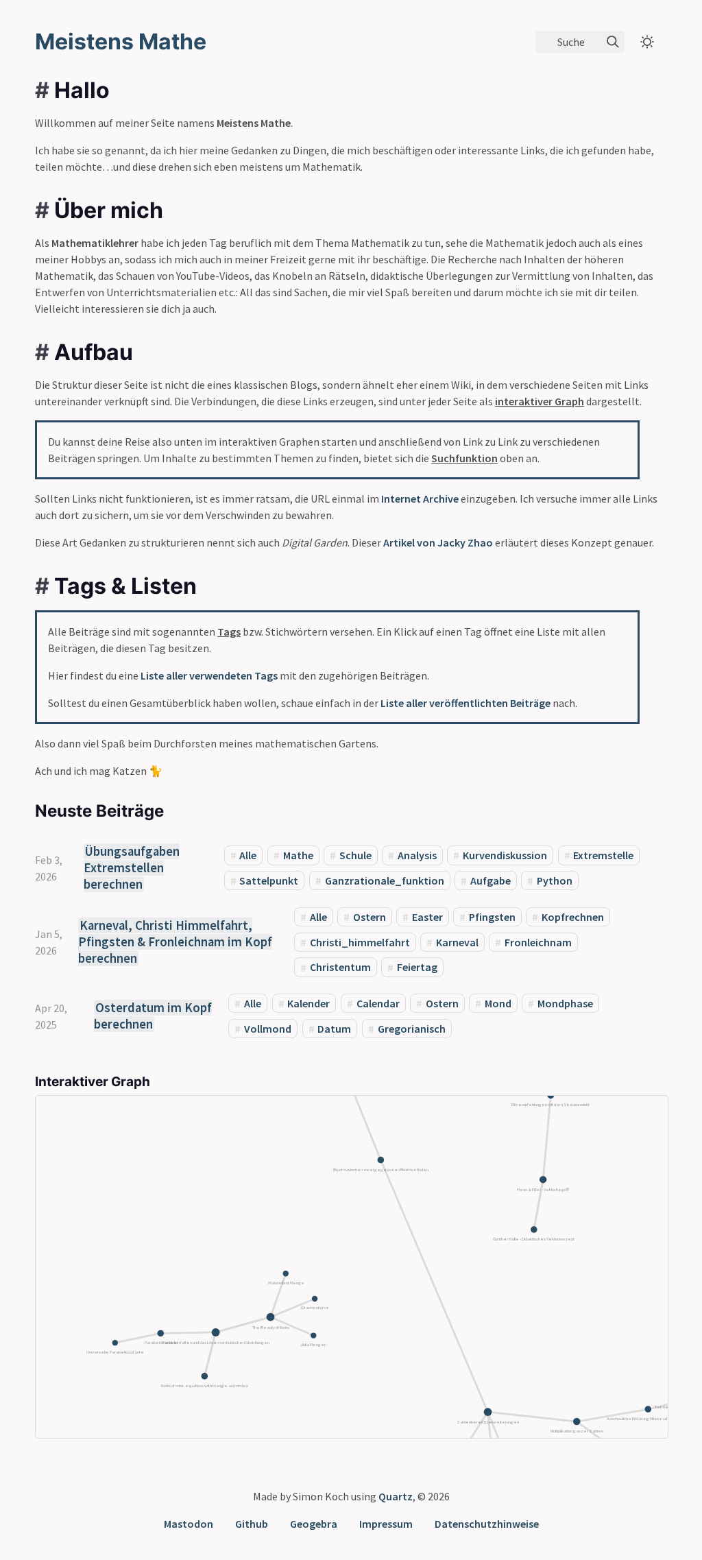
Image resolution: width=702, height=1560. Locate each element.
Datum (334, 1028)
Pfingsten (492, 917)
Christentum (340, 967)
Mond (498, 1003)
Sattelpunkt (268, 880)
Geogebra (313, 1524)
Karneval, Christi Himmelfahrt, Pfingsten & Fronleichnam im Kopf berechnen (175, 941)
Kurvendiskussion (505, 855)
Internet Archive (420, 498)
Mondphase (565, 1003)
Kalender (308, 1003)
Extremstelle (603, 855)
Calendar (378, 1003)
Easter (427, 917)
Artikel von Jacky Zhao (438, 542)
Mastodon (188, 1524)
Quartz (395, 1496)
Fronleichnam (538, 942)
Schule (355, 855)
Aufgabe (490, 880)
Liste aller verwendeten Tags (209, 675)
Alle (247, 855)
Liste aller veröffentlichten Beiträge (465, 703)
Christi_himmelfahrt (360, 942)
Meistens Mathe (120, 41)
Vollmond (267, 1028)
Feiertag (417, 967)
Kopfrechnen (573, 917)
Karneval (457, 942)
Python (554, 880)
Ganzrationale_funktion (384, 880)
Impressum (386, 1524)
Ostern (369, 917)
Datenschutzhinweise (487, 1524)
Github (251, 1524)
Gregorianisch (412, 1028)
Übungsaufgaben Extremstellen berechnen (132, 867)
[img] (613, 42)
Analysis (417, 855)
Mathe (298, 855)
